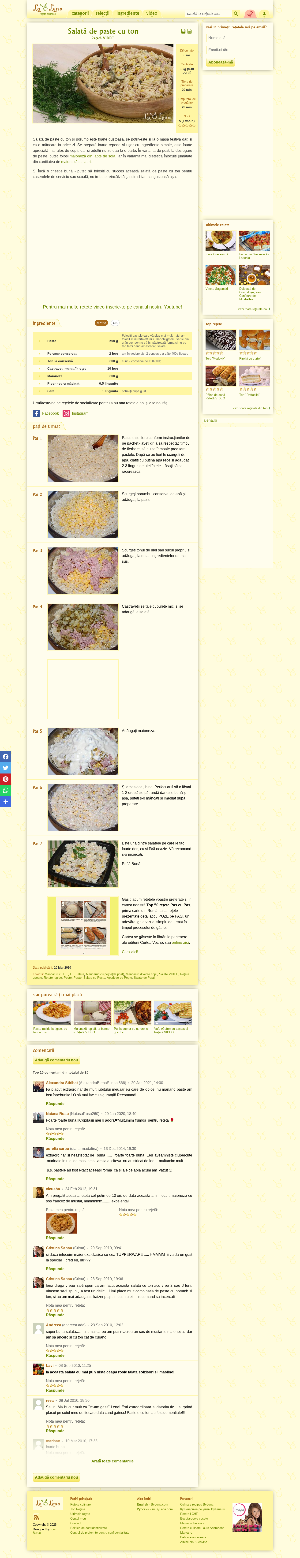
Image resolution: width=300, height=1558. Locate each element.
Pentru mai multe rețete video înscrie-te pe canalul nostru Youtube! (112, 306)
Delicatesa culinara (193, 1537)
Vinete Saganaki (217, 288)
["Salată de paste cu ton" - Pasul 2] (83, 514)
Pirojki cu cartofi (250, 358)
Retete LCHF (189, 1514)
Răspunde (55, 1104)
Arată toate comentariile (112, 1461)
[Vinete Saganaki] (221, 275)
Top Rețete (77, 1509)
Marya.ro (186, 1532)
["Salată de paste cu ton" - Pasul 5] (83, 751)
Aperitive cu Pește (119, 977)
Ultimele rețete (80, 1514)
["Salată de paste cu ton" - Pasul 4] (83, 627)
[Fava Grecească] (221, 241)
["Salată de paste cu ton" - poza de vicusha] (61, 1223)
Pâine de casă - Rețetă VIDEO (216, 396)
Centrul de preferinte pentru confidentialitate (99, 1532)
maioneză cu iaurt (76, 162)
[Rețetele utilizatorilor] (250, 13)
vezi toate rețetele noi (252, 309)
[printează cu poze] (183, 31)
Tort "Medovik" (215, 358)
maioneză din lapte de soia (92, 156)
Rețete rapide (53, 977)
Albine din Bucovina (193, 1542)
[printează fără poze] (189, 31)
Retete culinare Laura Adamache (202, 1528)
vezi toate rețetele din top (250, 408)
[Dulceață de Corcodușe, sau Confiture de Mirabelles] (254, 275)
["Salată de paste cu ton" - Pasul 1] (83, 458)
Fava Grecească (217, 254)
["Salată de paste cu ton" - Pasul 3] (83, 570)
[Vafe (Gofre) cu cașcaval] (173, 1013)
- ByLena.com (152, 1504)
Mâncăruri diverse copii (141, 974)
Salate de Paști (144, 977)
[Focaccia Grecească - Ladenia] (254, 241)
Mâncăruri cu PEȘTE (59, 974)
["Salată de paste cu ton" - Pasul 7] (83, 863)
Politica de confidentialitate (88, 1528)
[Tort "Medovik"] (221, 340)
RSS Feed (36, 1517)
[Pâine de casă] (221, 376)
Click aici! (130, 952)
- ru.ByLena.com (155, 1509)
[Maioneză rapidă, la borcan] (92, 1013)
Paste (78, 977)
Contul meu (78, 1518)
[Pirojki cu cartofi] (254, 340)
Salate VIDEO (168, 974)
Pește (68, 977)
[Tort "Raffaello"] (254, 376)
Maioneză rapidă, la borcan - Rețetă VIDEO (92, 1030)
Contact (75, 1523)
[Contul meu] (264, 13)
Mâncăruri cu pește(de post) (105, 974)
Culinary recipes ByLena (196, 1504)
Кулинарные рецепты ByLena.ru (202, 1509)
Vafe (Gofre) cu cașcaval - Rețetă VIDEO (172, 1030)
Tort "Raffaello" (249, 395)
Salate (79, 974)
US (115, 323)
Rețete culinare (80, 1504)
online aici (180, 942)
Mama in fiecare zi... (194, 1523)
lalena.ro (209, 420)
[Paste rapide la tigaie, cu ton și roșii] (52, 1013)
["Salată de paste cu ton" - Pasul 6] (83, 807)
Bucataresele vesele (194, 1518)
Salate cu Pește (94, 977)
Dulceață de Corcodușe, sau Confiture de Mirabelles (250, 294)
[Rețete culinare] (48, 1503)
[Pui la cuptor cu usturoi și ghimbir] (132, 1013)
